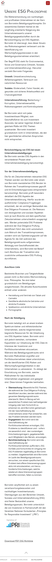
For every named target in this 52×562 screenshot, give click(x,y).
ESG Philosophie (36, 560)
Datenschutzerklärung (19, 560)
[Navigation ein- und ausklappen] (48, 3)
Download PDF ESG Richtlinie (19, 541)
